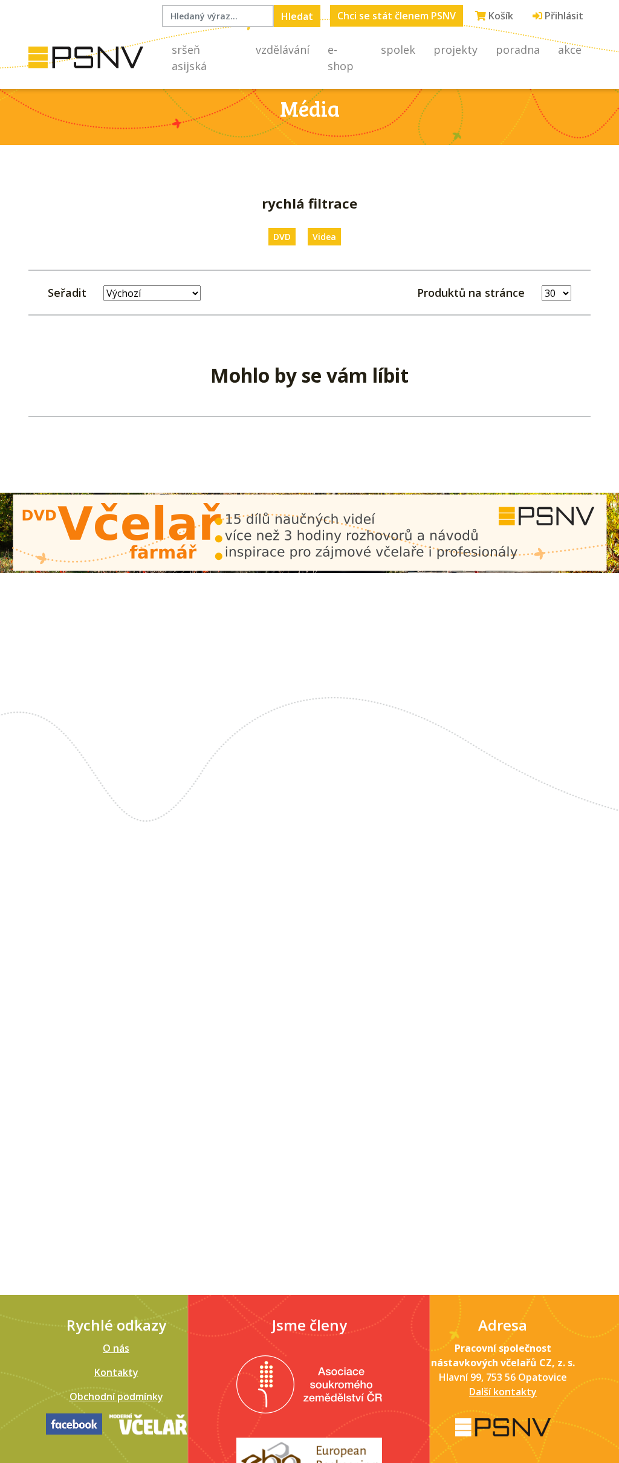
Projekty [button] (455, 49)
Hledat (297, 16)
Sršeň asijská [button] (189, 57)
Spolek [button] (398, 49)
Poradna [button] (518, 49)
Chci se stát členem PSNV (396, 15)
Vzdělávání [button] (283, 49)
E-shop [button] (341, 57)
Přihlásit (562, 15)
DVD (282, 236)
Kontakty (116, 1372)
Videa (324, 236)
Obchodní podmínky (116, 1396)
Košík (499, 15)
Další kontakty (503, 1391)
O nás (116, 1348)
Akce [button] (570, 49)
